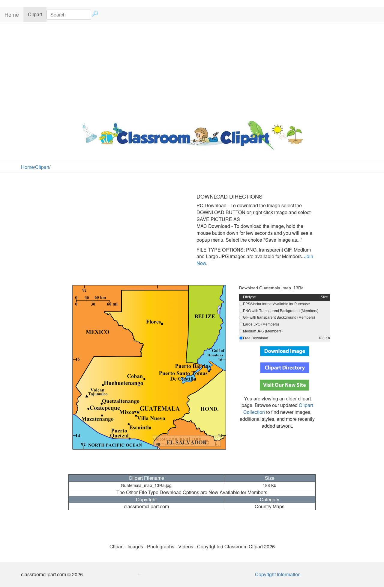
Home (11, 14)
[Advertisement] (192, 70)
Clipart (37, 14)
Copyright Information (278, 574)
